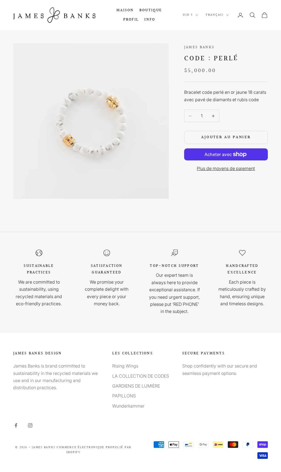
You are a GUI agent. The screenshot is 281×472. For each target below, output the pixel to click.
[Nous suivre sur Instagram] (30, 425)
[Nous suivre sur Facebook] (16, 425)
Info (149, 19)
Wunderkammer (128, 406)
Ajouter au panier (226, 137)
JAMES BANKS (199, 47)
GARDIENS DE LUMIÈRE (136, 386)
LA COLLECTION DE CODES (140, 376)
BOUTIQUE (150, 10)
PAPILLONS (124, 395)
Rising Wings (125, 366)
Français (214, 15)
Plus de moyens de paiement (226, 168)
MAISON (125, 10)
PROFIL (131, 19)
